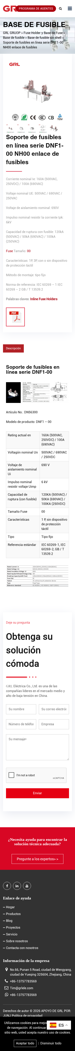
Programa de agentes (36, 8)
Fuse (9, 251)
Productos (13, 914)
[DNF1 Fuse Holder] (15, 317)
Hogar (10, 907)
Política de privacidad (27, 1016)
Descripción (13, 348)
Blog (9, 921)
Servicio (11, 934)
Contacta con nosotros (22, 948)
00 (29, 251)
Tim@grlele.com (21, 988)
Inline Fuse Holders (43, 299)
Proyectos (13, 927)
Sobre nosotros (17, 941)
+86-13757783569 (23, 981)
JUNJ (7, 1016)
